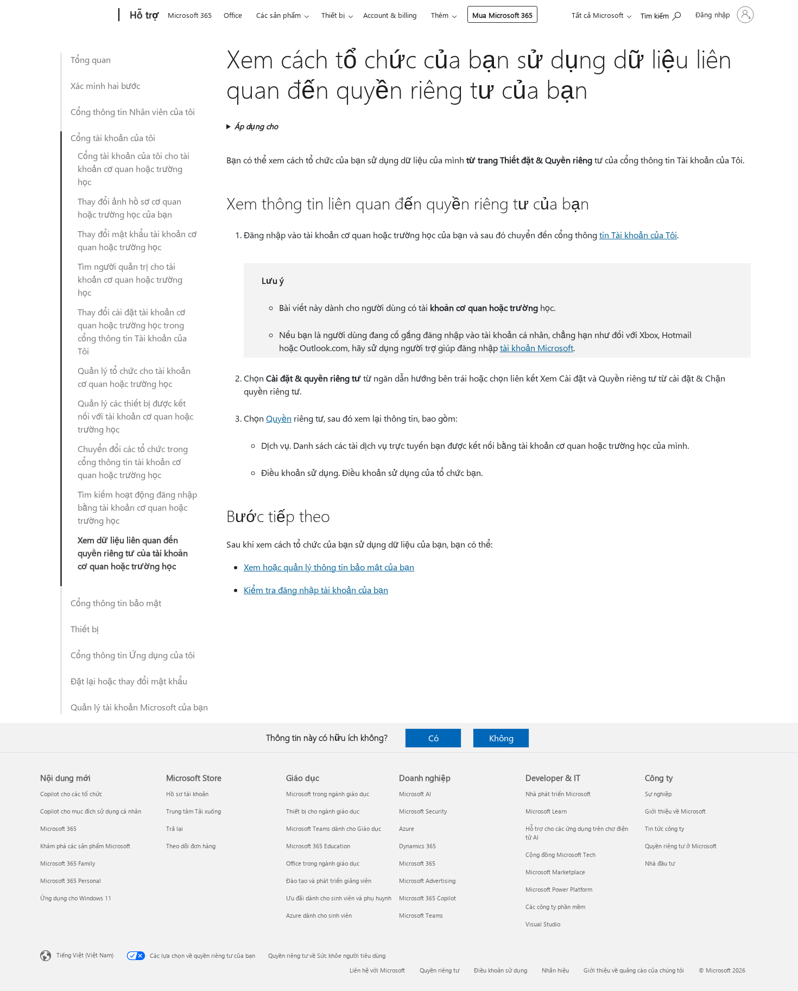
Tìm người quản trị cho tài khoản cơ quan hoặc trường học (130, 279)
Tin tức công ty (664, 828)
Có (433, 738)
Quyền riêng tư (439, 970)
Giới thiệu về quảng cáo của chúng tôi (634, 970)
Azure (406, 828)
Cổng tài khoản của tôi (113, 137)
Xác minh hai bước (105, 85)
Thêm (439, 15)
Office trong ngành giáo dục (322, 863)
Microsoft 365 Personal (70, 880)
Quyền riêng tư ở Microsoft (681, 846)
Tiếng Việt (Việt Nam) (84, 955)
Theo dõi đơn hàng (191, 846)
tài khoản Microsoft (536, 347)
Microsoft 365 (190, 15)
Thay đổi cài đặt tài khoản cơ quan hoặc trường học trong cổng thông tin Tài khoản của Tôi (132, 331)
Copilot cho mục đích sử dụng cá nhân (90, 811)
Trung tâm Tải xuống (193, 811)
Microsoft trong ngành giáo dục (327, 794)
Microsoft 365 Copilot (427, 898)
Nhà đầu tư (660, 863)
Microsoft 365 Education (318, 846)
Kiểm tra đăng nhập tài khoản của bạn (316, 589)
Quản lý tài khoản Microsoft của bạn (139, 707)
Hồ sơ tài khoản (187, 794)
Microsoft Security (423, 811)
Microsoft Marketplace (555, 872)
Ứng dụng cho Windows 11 (75, 898)
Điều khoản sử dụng (500, 970)
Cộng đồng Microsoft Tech (560, 854)
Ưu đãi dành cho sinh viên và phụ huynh (338, 898)
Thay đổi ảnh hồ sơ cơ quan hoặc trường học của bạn (129, 207)
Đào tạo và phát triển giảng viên (328, 880)
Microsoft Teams (421, 915)
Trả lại (174, 828)
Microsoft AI (415, 794)
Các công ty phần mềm (555, 907)
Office (233, 15)
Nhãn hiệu (555, 970)
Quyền (279, 418)
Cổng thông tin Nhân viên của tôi (133, 111)
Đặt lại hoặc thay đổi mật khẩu (129, 681)
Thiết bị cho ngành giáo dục (322, 811)
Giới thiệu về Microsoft (675, 811)
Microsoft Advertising (427, 880)
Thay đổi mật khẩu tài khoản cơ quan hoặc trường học (137, 240)
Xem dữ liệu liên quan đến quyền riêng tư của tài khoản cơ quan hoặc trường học (133, 552)
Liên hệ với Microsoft (377, 970)
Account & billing (390, 15)
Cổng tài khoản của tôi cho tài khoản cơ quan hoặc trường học (133, 168)
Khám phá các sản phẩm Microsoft (85, 846)
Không (501, 738)
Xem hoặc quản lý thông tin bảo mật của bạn (329, 567)
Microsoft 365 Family (67, 863)
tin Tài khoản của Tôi (638, 234)
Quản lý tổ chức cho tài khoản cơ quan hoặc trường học (134, 377)
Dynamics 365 (417, 846)
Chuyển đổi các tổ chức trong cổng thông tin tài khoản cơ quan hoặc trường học (133, 461)
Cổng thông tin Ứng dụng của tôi (133, 654)
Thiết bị (333, 15)
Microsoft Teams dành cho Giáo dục (333, 828)
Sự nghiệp (658, 794)
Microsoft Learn (546, 811)
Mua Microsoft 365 (502, 15)
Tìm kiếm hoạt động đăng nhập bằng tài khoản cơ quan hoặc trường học (137, 507)
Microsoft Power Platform (558, 889)
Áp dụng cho (256, 126)
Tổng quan (91, 59)
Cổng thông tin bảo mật (116, 602)
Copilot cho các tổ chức (71, 794)
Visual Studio (542, 924)
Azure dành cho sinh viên (319, 915)
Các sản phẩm (278, 15)
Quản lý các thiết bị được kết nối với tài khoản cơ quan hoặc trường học (135, 416)
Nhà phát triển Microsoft (558, 794)
